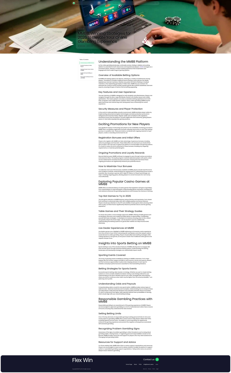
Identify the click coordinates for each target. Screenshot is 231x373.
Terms (153, 369)
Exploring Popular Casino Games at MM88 (87, 70)
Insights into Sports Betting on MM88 (86, 73)
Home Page (129, 364)
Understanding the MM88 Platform (87, 62)
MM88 (142, 67)
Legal (157, 369)
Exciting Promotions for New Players (86, 66)
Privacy (149, 369)
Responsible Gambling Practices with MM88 (87, 77)
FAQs (140, 364)
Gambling (81, 28)
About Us (145, 369)
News (135, 364)
